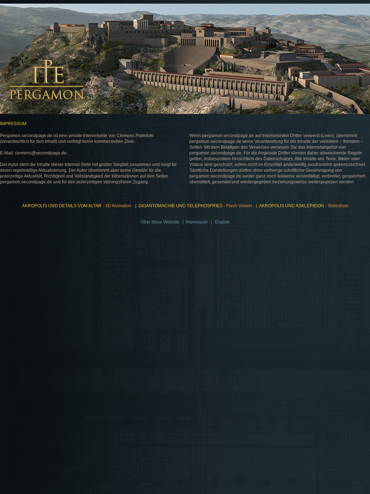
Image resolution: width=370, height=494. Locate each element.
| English (219, 222)
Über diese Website (160, 222)
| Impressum (193, 222)
